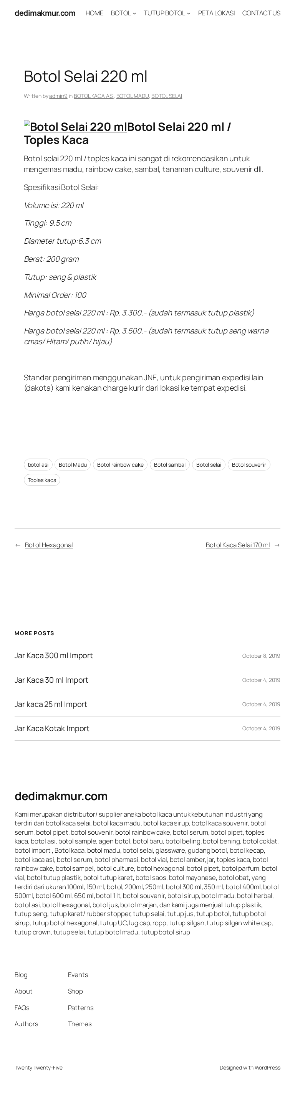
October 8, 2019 (261, 655)
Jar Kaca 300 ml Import (54, 655)
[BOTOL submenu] (134, 13)
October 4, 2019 (261, 679)
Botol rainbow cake (120, 464)
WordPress (267, 1067)
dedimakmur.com (45, 13)
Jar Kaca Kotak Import (52, 728)
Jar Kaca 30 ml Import (51, 680)
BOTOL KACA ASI (94, 95)
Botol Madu (72, 464)
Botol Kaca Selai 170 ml (238, 544)
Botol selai (208, 464)
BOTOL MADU (132, 95)
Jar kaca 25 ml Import (51, 704)
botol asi (38, 464)
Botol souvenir (249, 464)
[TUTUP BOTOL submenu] (189, 13)
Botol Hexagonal (49, 544)
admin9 (58, 95)
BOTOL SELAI (166, 95)
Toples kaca (42, 480)
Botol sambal (170, 464)
